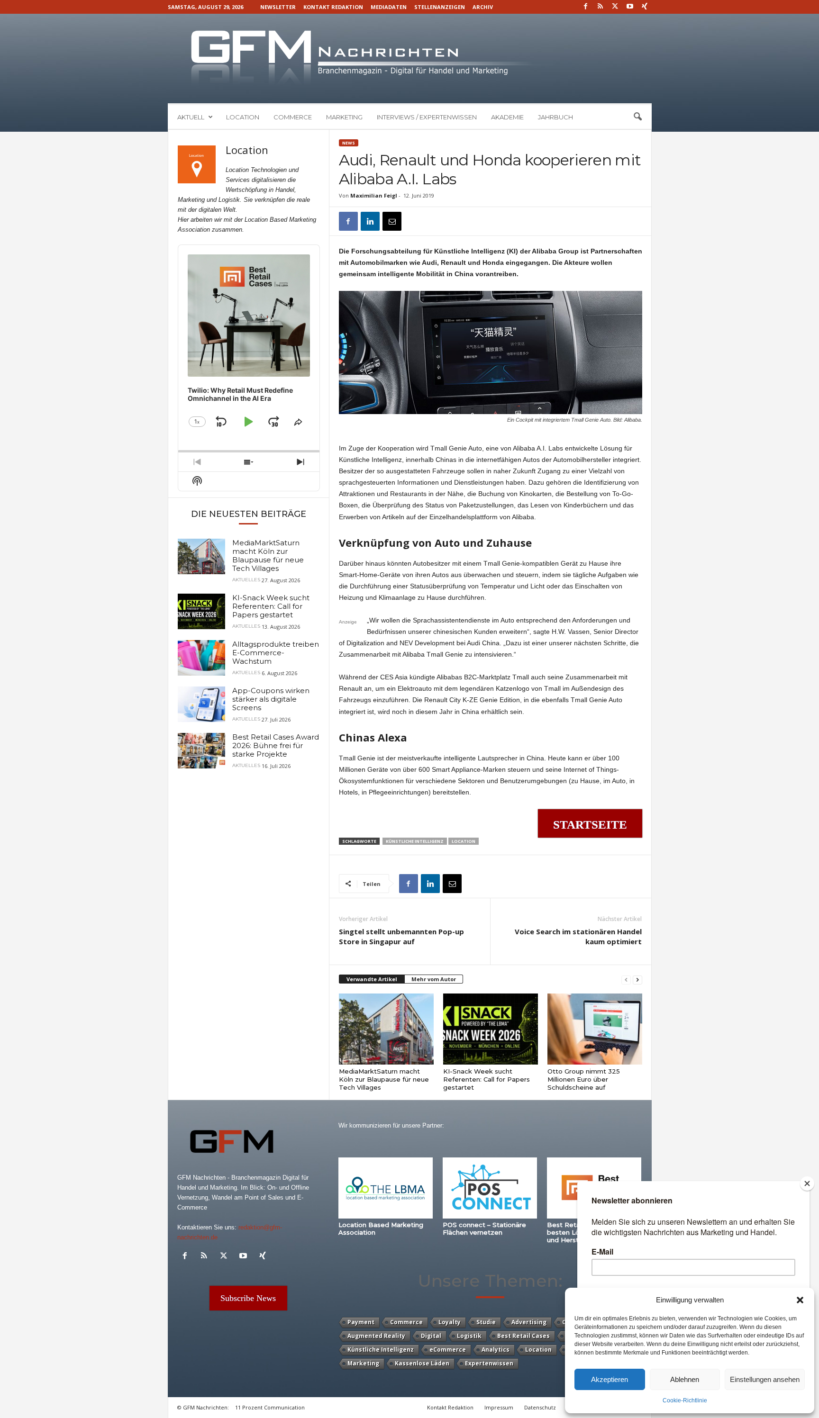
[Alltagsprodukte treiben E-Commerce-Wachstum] (201, 658)
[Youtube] (630, 7)
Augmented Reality (376, 1336)
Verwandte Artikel (371, 979)
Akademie (507, 117)
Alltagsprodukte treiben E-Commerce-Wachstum (275, 653)
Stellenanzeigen (439, 6)
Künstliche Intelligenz (415, 841)
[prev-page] (626, 979)
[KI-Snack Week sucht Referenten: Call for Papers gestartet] (490, 1029)
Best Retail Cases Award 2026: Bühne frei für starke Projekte (275, 745)
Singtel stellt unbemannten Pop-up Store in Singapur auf (401, 936)
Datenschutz (540, 1407)
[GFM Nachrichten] (410, 58)
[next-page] (637, 979)
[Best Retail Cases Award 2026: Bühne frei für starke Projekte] (201, 750)
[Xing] (644, 7)
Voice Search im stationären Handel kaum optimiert (578, 936)
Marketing (344, 117)
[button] (800, 1300)
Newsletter (278, 6)
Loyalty (449, 1322)
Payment (360, 1322)
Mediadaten (389, 6)
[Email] (391, 221)
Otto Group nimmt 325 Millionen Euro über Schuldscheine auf (583, 1079)
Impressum (498, 1407)
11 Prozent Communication (270, 1407)
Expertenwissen (489, 1363)
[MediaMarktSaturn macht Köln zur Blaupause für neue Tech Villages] (386, 1029)
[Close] (807, 1183)
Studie (486, 1322)
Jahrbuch (555, 117)
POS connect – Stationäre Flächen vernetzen (484, 1228)
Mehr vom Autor (433, 979)
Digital (431, 1336)
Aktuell (190, 117)
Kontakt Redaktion (333, 6)
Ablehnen (684, 1379)
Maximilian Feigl (373, 195)
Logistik (469, 1336)
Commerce (292, 117)
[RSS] (600, 7)
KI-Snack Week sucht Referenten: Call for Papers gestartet (486, 1079)
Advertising (528, 1322)
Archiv (483, 6)
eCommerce (447, 1350)
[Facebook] (586, 7)
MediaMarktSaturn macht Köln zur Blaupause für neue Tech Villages (384, 1079)
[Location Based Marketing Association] (385, 1188)
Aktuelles (246, 580)
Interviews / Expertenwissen (427, 117)
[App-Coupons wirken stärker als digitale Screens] (201, 704)
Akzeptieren (609, 1379)
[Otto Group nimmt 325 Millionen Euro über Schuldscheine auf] (594, 1029)
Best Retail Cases (523, 1336)
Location (242, 117)
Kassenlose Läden (422, 1363)
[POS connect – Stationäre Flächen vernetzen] (490, 1188)
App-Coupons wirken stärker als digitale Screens (270, 699)
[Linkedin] (370, 221)
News (348, 143)
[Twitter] (615, 7)
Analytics (496, 1350)
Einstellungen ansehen (765, 1379)
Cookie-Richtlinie (685, 1400)
